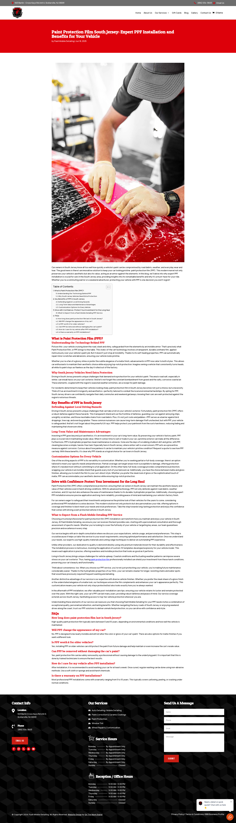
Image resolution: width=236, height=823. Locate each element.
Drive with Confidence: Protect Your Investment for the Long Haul (82, 310)
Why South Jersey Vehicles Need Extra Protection (77, 296)
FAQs (57, 316)
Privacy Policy (177, 814)
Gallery (194, 12)
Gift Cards (177, 12)
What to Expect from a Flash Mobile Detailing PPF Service (80, 313)
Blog (186, 12)
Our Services (161, 12)
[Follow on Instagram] (19, 749)
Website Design (75, 814)
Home (138, 12)
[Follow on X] (24, 749)
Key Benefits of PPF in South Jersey (70, 299)
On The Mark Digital (94, 814)
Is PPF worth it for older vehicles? (72, 324)
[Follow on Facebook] (14, 749)
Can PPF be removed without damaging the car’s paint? (80, 327)
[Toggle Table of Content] (107, 287)
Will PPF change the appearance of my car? (75, 321)
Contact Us (205, 12)
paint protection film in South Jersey (126, 388)
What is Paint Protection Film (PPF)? (69, 290)
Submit (171, 758)
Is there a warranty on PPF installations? (74, 332)
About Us (148, 12)
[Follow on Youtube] (33, 749)
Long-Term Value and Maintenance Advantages (77, 304)
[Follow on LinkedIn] (28, 749)
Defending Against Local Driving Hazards (74, 302)
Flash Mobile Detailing (64, 41)
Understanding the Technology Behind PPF (74, 293)
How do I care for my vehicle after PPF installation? (78, 329)
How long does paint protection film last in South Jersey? (80, 318)
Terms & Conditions (194, 814)
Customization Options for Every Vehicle (74, 307)
